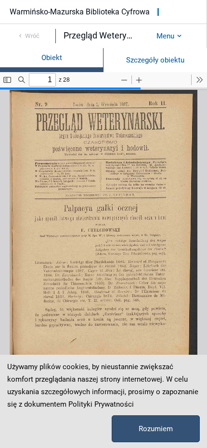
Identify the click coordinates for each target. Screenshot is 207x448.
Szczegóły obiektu (155, 60)
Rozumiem (156, 428)
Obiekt (51, 57)
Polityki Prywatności (101, 404)
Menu (165, 36)
